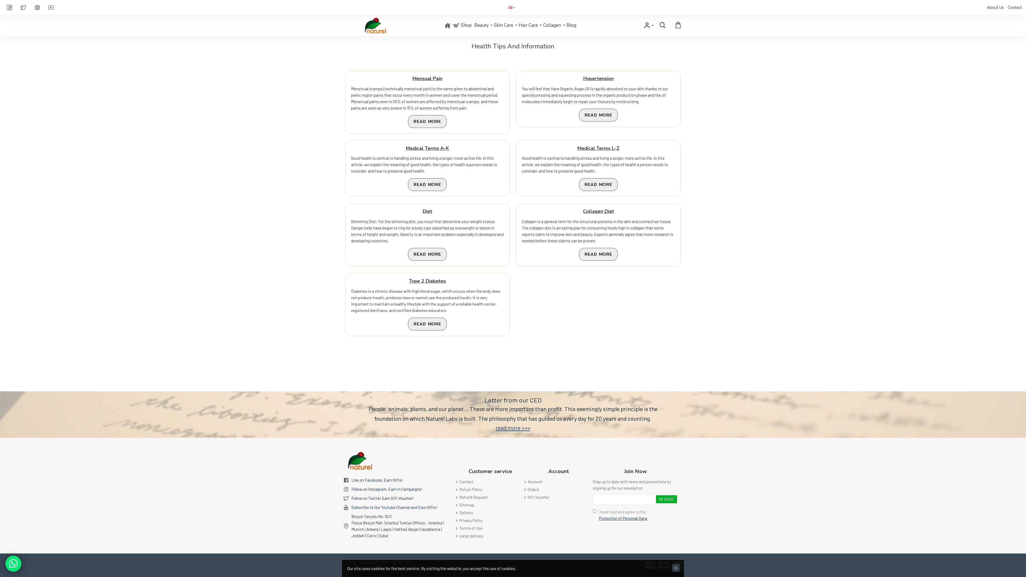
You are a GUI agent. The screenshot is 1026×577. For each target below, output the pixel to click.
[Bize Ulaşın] (13, 564)
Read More (427, 121)
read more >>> (513, 427)
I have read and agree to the (622, 515)
